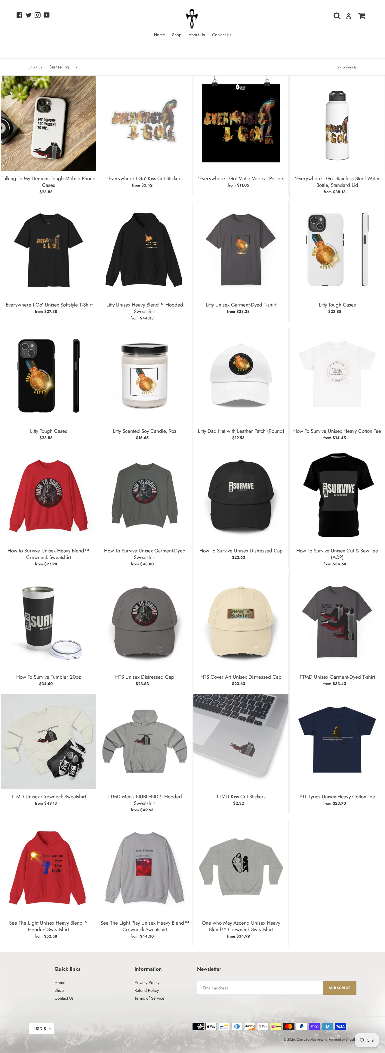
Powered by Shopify (342, 1039)
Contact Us (64, 998)
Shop (59, 990)
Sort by (36, 67)
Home (59, 982)
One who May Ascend (312, 1039)
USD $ (40, 1029)
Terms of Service (149, 998)
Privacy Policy (146, 982)
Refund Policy (146, 990)
